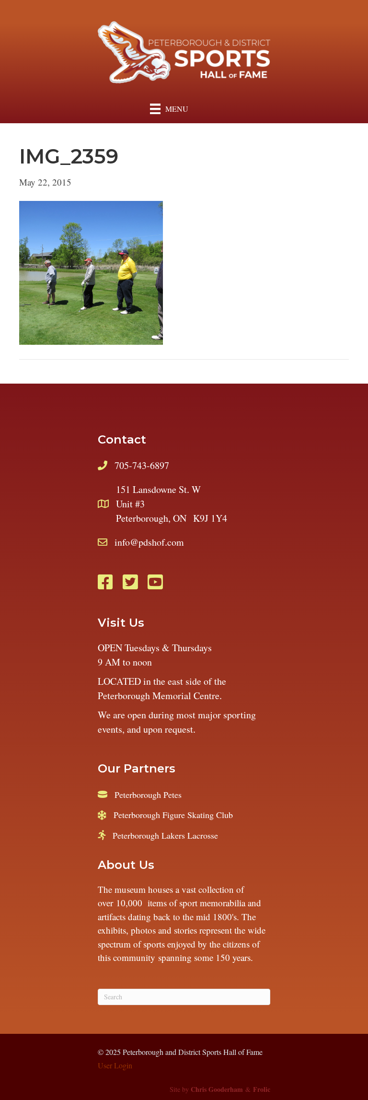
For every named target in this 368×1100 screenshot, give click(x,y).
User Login (115, 1065)
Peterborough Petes (148, 794)
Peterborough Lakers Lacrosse (165, 835)
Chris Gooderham (217, 1089)
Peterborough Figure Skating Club (173, 814)
